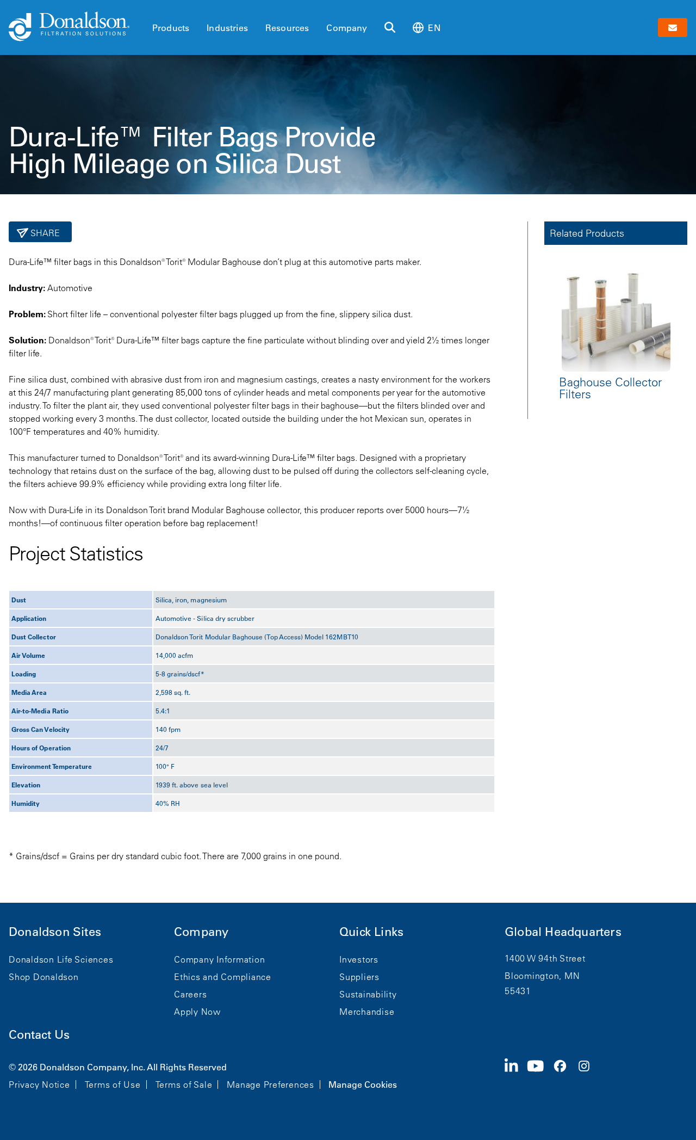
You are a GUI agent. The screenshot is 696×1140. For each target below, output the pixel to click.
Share (44, 232)
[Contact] (672, 27)
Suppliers (359, 976)
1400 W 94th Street (545, 958)
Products (170, 27)
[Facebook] (564, 1074)
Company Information (219, 959)
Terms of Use (113, 1084)
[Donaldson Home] (76, 27)
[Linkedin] (516, 1074)
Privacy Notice (39, 1084)
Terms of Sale (184, 1084)
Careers (190, 994)
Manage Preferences (270, 1084)
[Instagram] (588, 1074)
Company (346, 27)
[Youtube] (540, 1074)
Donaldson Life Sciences (61, 959)
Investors (358, 959)
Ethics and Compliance (222, 976)
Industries (227, 27)
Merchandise (366, 1011)
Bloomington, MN (542, 975)
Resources (287, 27)
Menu (155, 9)
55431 (518, 990)
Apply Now (197, 1011)
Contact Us (39, 1034)
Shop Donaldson (44, 976)
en (434, 27)
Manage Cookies (362, 1084)
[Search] (390, 28)
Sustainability (368, 994)
